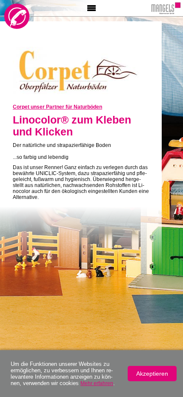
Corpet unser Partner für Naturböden (57, 107)
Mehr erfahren (96, 383)
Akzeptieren (152, 373)
